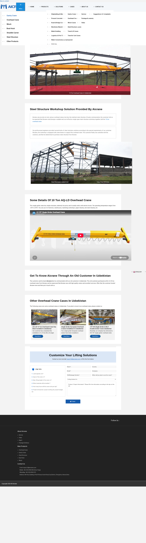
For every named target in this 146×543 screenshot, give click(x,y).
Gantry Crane (12, 16)
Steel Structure (12, 37)
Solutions (59, 6)
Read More (38, 336)
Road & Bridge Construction (60, 22)
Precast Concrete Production (60, 18)
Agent (20, 440)
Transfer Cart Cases (74, 35)
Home (32, 6)
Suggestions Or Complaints (102, 14)
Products (44, 6)
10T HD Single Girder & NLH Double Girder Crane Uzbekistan (101, 328)
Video (83, 22)
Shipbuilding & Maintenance (60, 14)
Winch (9, 24)
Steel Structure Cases (74, 27)
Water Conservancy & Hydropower (62, 40)
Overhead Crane (13, 20)
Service (83, 14)
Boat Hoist (11, 28)
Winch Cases (72, 22)
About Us (85, 6)
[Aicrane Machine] (12, 6)
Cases (72, 6)
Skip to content (4, 1)
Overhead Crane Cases (75, 18)
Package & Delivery (87, 18)
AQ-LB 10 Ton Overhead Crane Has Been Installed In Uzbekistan (44, 328)
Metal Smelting (56, 31)
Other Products (12, 41)
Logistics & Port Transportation (61, 35)
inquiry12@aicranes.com (73, 359)
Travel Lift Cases (73, 31)
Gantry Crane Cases (74, 14)
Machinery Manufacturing (59, 27)
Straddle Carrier (13, 33)
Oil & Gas (54, 44)
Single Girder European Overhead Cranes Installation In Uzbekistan (72, 328)
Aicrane (15, 483)
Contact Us (99, 6)
